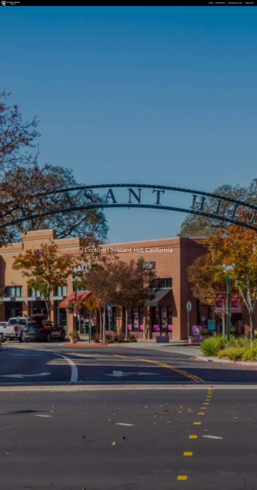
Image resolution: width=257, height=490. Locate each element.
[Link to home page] (12, 3)
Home (211, 3)
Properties (221, 4)
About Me (250, 4)
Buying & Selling (236, 4)
